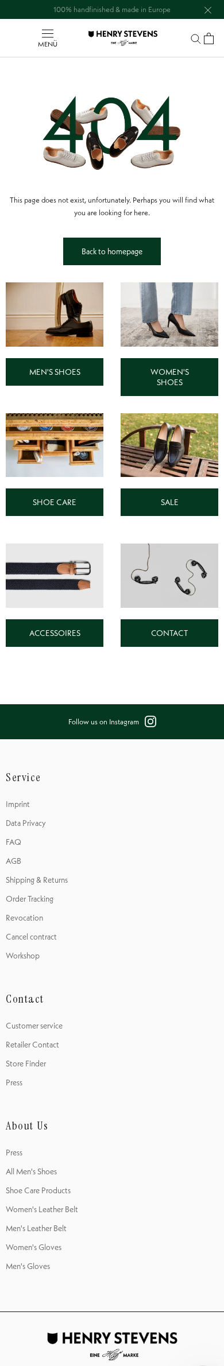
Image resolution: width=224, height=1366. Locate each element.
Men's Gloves (28, 1266)
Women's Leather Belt (42, 1209)
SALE (170, 502)
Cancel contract (31, 937)
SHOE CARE (54, 502)
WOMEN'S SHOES (169, 377)
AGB (13, 861)
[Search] (196, 38)
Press (14, 1082)
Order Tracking (29, 899)
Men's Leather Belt (36, 1228)
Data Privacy (26, 823)
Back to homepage (112, 251)
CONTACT (169, 633)
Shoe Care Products (38, 1190)
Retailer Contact (32, 1044)
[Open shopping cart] (209, 38)
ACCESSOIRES (54, 633)
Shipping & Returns (37, 880)
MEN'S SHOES (54, 372)
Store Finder (26, 1063)
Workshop (23, 955)
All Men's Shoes (31, 1171)
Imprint (18, 804)
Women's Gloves (33, 1247)
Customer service (34, 1025)
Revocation (24, 918)
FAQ (13, 842)
